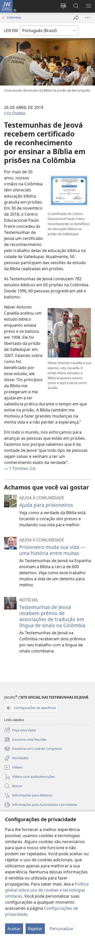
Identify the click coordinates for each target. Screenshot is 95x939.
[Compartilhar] (76, 18)
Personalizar (62, 928)
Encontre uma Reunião (25, 739)
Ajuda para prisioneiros (46, 505)
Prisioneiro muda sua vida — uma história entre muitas (52, 550)
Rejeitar (35, 928)
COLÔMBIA (14, 113)
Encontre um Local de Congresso (33, 749)
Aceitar (14, 928)
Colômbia (14, 17)
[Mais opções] (87, 18)
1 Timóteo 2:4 (22, 468)
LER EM (11, 30)
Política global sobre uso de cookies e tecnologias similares (47, 890)
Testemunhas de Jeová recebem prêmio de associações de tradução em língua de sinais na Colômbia (52, 616)
